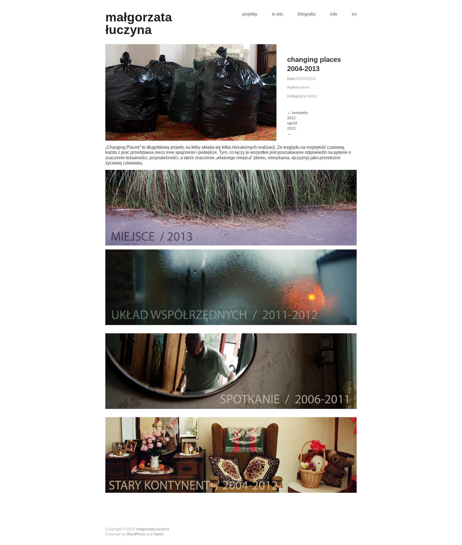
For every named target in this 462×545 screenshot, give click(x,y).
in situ (277, 14)
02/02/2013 (305, 78)
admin (304, 87)
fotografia (306, 14)
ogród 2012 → (292, 128)
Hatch (159, 534)
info (333, 14)
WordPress (135, 534)
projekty (249, 14)
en (354, 14)
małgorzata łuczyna (138, 23)
